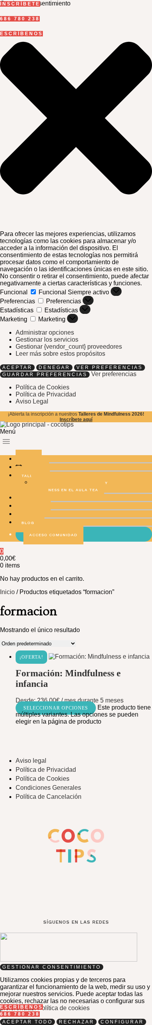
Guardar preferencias (44, 374)
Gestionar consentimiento (51, 967)
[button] (76, 119)
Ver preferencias (109, 367)
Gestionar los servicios (47, 339)
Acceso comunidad (53, 535)
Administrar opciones (45, 332)
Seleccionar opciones (55, 708)
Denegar (54, 367)
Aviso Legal (32, 401)
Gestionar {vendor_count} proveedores (69, 346)
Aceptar (17, 367)
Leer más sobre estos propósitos (60, 353)
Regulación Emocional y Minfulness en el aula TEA (69, 486)
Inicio (7, 592)
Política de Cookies (42, 387)
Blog (27, 523)
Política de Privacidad (46, 394)
